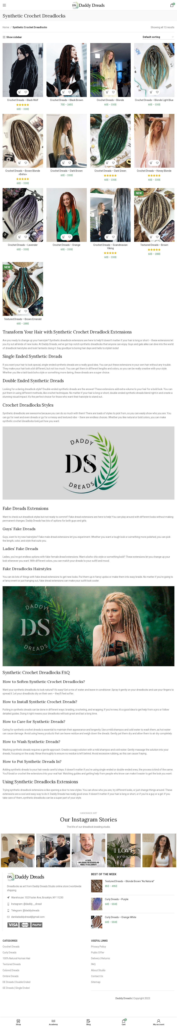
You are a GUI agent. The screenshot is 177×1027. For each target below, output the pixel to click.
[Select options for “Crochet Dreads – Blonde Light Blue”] (151, 92)
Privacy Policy (98, 946)
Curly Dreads (9, 952)
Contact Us (97, 976)
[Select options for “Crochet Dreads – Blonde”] (107, 92)
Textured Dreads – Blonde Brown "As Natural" (129, 881)
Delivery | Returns (100, 958)
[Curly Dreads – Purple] (96, 904)
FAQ (93, 964)
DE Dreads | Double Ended (16, 982)
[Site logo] (88, 5)
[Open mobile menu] (4, 5)
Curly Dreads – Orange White (120, 917)
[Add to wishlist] (26, 92)
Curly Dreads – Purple (116, 899)
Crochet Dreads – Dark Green (110, 170)
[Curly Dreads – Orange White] (96, 922)
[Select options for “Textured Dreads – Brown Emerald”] (20, 311)
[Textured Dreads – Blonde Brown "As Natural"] (96, 886)
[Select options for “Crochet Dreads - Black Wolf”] (20, 92)
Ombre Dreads (10, 976)
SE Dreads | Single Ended (16, 988)
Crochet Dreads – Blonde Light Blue (154, 100)
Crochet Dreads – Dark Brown (66, 170)
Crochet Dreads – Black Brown (66, 100)
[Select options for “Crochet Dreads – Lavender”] (20, 237)
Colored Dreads (11, 970)
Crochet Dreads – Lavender (23, 245)
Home (6, 27)
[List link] (46, 897)
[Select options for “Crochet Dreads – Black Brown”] (63, 92)
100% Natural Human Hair (16, 958)
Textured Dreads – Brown (154, 245)
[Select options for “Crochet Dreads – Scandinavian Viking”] (107, 237)
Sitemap (95, 982)
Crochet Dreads (11, 946)
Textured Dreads (12, 964)
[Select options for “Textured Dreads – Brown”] (151, 237)
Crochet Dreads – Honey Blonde (154, 170)
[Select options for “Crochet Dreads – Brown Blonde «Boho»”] (20, 163)
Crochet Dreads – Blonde (110, 100)
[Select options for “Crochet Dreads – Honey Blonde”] (151, 163)
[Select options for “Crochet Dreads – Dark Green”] (107, 163)
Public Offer (97, 952)
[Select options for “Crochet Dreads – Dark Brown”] (63, 163)
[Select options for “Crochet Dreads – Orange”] (63, 237)
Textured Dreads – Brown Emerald (22, 319)
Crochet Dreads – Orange (66, 245)
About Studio (98, 970)
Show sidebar (14, 37)
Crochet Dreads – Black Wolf (22, 100)
